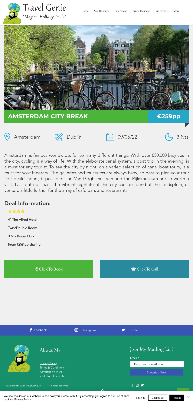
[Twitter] (123, 330)
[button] (96, 67)
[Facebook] (30, 329)
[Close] (188, 397)
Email (133, 357)
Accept (177, 397)
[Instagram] (76, 330)
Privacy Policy (22, 399)
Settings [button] (140, 397)
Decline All (158, 397)
